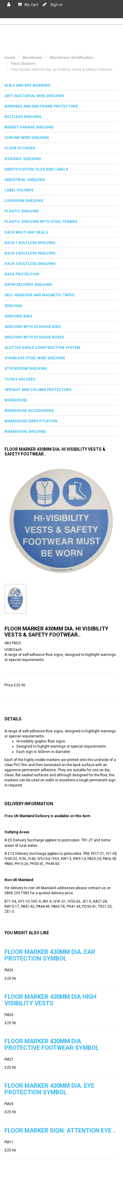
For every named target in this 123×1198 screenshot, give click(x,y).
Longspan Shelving (23, 201)
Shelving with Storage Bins (32, 327)
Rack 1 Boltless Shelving (30, 243)
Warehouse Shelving (25, 431)
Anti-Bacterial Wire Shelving (34, 96)
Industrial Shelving (24, 180)
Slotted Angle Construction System (42, 348)
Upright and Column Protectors (37, 390)
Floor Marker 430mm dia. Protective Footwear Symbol (51, 1044)
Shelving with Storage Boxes (34, 337)
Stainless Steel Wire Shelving (34, 358)
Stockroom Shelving (25, 368)
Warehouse (15, 400)
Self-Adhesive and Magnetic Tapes (39, 295)
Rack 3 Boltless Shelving (30, 264)
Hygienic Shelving (22, 159)
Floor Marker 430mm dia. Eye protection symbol (49, 1089)
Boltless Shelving (22, 117)
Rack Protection (21, 274)
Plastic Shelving (21, 211)
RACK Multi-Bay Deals (26, 232)
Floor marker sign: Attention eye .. (60, 1130)
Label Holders (18, 190)
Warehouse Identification (30, 421)
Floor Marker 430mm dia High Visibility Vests (50, 1000)
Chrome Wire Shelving (26, 138)
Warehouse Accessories (29, 411)
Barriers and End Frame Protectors (41, 106)
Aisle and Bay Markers (27, 85)
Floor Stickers (19, 148)
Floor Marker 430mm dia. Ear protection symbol (49, 955)
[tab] (61, 86)
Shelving (13, 306)
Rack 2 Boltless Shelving (30, 253)
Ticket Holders (19, 379)
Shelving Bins (18, 316)
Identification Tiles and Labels (36, 169)
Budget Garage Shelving (29, 127)
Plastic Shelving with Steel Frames (40, 222)
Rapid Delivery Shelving (28, 285)
